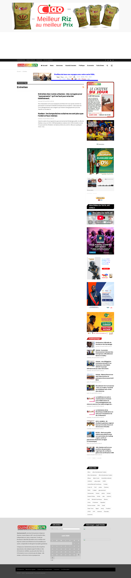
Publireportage (21, 60)
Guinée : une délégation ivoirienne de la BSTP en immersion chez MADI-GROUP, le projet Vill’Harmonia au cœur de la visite (99, 365)
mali (89, 499)
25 (57, 554)
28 (70, 554)
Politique (81, 65)
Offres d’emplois (31, 60)
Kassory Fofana (91, 496)
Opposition (102, 502)
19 (61, 552)
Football (94, 490)
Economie (90, 65)
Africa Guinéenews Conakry (105, 475)
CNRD (104, 481)
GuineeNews (89, 193)
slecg (102, 508)
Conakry (105, 484)
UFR (94, 511)
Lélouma (109, 496)
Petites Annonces (48, 60)
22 (74, 552)
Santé (103, 505)
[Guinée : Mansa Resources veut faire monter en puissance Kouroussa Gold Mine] (90, 376)
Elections (106, 487)
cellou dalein (97, 481)
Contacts (56, 569)
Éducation (106, 511)
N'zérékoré (95, 502)
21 (69, 552)
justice (103, 493)
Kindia (98, 496)
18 (56, 552)
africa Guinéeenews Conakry (99, 472)
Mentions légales (30, 569)
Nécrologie (39, 60)
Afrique (89, 478)
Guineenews (91, 493)
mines (89, 502)
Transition (108, 508)
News (51, 65)
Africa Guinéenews (92, 475)
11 (56, 549)
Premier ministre (91, 505)
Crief (95, 487)
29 (74, 554)
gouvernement (102, 490)
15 (74, 549)
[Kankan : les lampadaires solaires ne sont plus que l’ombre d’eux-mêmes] (26, 119)
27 (65, 554)
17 (52, 552)
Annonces (59, 65)
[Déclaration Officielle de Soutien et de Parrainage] (90, 344)
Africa (89, 472)
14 (69, 549)
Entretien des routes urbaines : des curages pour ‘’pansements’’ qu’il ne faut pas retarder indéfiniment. (60, 96)
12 (61, 549)
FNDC (89, 490)
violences (99, 511)
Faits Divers (100, 65)
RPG (98, 505)
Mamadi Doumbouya (97, 499)
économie (90, 514)
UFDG (89, 511)
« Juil (51, 560)
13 (65, 549)
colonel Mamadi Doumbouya (94, 484)
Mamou (106, 499)
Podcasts (95, 193)
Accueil (44, 65)
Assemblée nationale (106, 478)
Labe (103, 496)
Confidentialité (65, 569)
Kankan (109, 493)
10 (52, 549)
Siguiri (97, 508)
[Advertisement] (65, 45)
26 (61, 554)
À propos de (20, 569)
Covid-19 (90, 487)
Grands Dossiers (70, 65)
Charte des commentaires (44, 569)
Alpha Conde (96, 478)
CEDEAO (90, 481)
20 (65, 552)
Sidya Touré (90, 508)
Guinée (97, 493)
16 (78, 549)
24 (52, 554)
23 (78, 552)
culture (100, 487)
